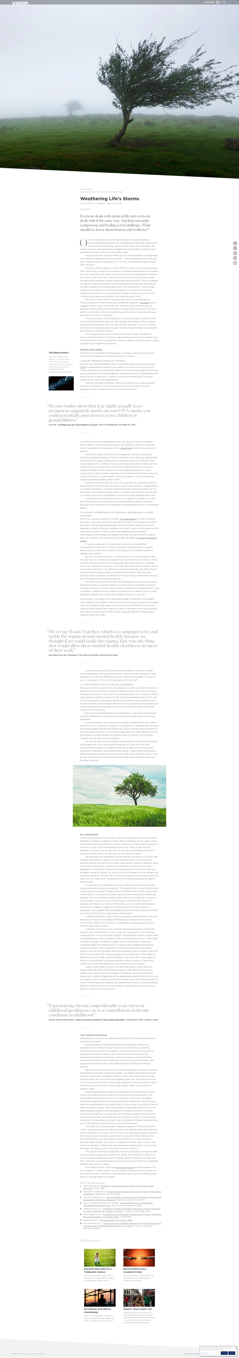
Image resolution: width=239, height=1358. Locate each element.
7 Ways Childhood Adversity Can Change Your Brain (100, 1020)
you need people (128, 519)
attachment (126, 448)
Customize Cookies (191, 1354)
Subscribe (209, 2)
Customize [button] (204, 1353)
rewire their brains (124, 1167)
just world (144, 302)
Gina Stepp (85, 209)
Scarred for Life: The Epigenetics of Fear (77, 425)
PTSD (82, 367)
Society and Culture (89, 192)
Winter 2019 (86, 189)
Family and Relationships (111, 192)
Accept (232, 1353)
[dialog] (218, 1351)
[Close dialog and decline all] (235, 1347)
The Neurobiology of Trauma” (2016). (116, 1220)
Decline (224, 1353)
